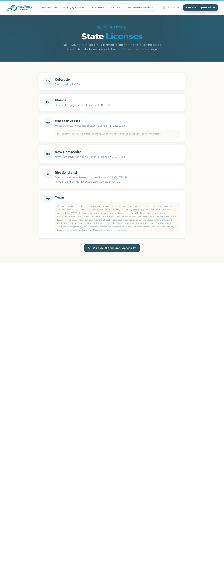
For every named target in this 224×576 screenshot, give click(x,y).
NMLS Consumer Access (132, 49)
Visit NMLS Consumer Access (112, 248)
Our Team (116, 7)
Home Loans (50, 7)
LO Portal (173, 7)
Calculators (97, 7)
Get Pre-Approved (200, 7)
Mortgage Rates (73, 7)
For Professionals (138, 7)
